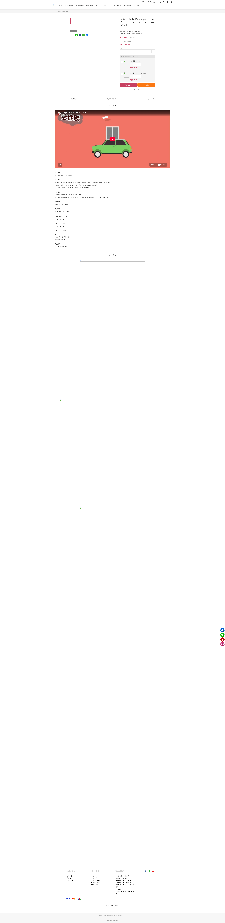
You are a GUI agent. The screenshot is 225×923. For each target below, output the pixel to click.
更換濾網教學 (80, 6)
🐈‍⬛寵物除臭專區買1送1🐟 (94, 6)
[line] (76, 35)
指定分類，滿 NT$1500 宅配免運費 (130, 31)
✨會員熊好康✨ (117, 6)
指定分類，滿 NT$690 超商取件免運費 (131, 33)
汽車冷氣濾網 (69, 6)
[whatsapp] (83, 35)
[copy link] (87, 35)
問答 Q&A (136, 6)
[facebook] (80, 35)
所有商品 (106, 6)
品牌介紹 (60, 6)
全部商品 (55, 11)
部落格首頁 (127, 6)
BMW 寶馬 (69, 11)
